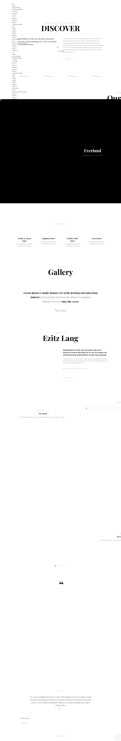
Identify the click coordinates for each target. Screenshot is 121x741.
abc (13, 3)
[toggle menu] (12, 101)
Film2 (13, 28)
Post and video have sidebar (19, 43)
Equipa (14, 22)
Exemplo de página (17, 24)
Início (13, 41)
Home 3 (14, 37)
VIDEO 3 (15, 50)
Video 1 (14, 47)
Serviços (14, 45)
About (14, 5)
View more (68, 377)
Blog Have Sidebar (17, 9)
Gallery (14, 30)
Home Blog (15, 39)
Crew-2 (14, 15)
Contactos (15, 13)
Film (13, 26)
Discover (14, 20)
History (14, 32)
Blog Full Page (16, 7)
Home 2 (14, 35)
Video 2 (14, 48)
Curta (92, 146)
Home (14, 33)
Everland (92, 150)
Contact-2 (14, 11)
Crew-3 (14, 17)
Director (14, 18)
